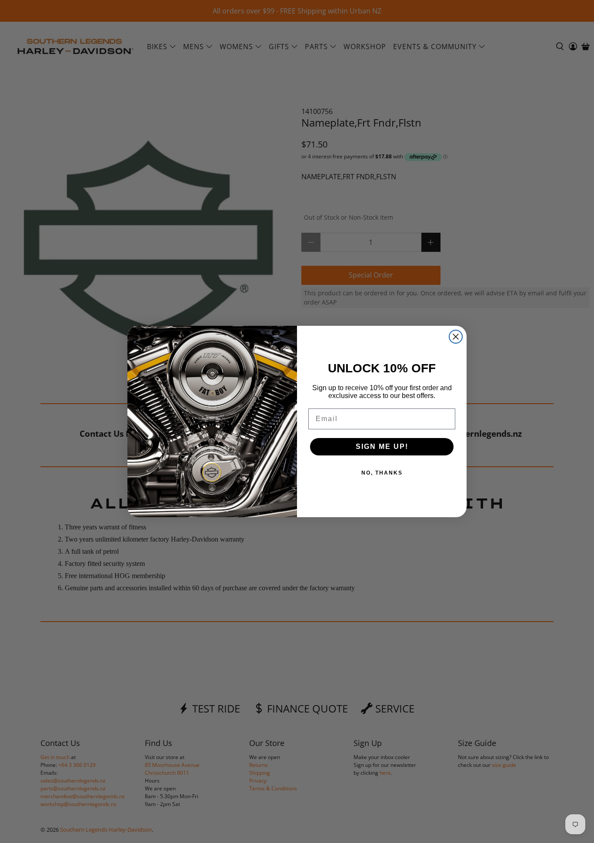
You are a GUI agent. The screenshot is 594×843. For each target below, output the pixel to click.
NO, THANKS (382, 473)
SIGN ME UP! (382, 446)
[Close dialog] (455, 336)
